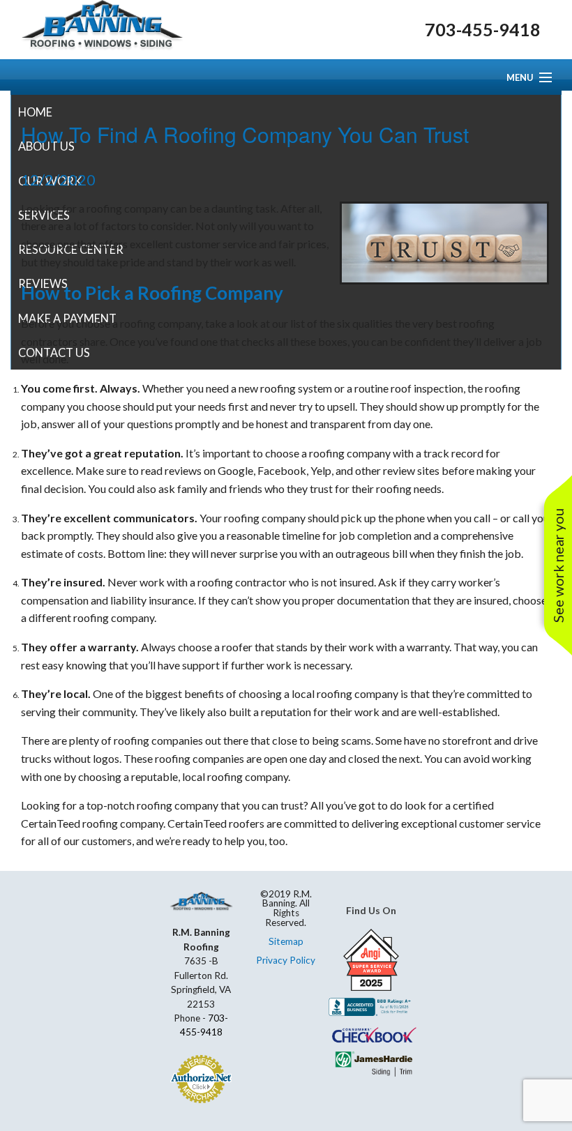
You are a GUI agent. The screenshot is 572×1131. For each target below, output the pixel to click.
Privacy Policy (285, 960)
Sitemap (286, 941)
